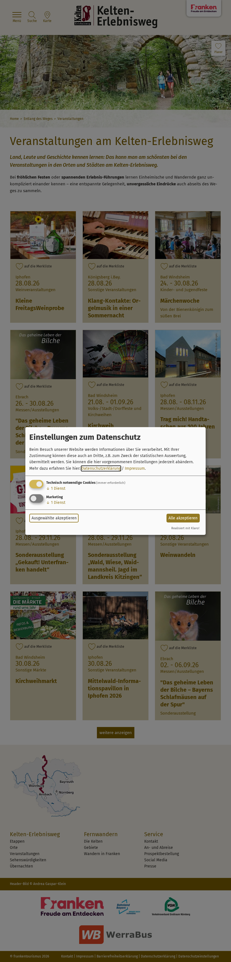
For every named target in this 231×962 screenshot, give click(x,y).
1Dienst (55, 488)
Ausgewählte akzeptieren (54, 518)
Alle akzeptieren (182, 518)
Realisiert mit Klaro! (185, 528)
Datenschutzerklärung (101, 468)
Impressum (135, 468)
